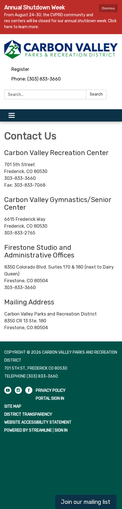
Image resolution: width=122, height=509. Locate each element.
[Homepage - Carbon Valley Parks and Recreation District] (61, 49)
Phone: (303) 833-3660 (36, 79)
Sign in (61, 430)
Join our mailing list (85, 501)
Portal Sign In (50, 398)
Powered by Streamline (28, 430)
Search (96, 94)
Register (20, 69)
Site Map (12, 406)
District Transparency (28, 414)
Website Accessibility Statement (37, 422)
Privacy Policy (51, 390)
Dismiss (108, 8)
